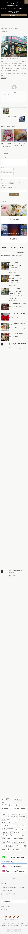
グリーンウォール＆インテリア (16, 295)
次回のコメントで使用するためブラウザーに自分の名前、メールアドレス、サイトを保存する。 (14, 183)
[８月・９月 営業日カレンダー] (5, 255)
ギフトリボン (9, 819)
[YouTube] (18, 98)
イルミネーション (5, 816)
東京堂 (22, 842)
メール (3, 171)
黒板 (21, 849)
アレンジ (10, 802)
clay (2, 799)
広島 (8, 842)
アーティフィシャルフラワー (14, 809)
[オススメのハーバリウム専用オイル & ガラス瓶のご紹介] (5, 327)
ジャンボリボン (13, 822)
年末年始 (3, 842)
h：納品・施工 (13, 265)
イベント (18, 814)
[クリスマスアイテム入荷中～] (5, 337)
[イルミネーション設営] (5, 278)
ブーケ (11, 832)
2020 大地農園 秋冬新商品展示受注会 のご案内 (18, 571)
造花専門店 (16, 849)
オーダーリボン (22, 816)
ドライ (23, 825)
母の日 (3, 846)
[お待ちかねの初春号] (7, 135)
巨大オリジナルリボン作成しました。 (17, 314)
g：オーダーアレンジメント (16, 291)
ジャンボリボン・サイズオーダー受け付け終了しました (17, 344)
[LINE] (13, 98)
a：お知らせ (12, 255)
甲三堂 (8, 846)
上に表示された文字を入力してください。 (9, 187)
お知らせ (4, 802)
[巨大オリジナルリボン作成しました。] (5, 317)
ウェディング (14, 816)
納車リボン (19, 846)
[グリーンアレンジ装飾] (5, 291)
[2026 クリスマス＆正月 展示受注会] (5, 306)
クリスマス (17, 819)
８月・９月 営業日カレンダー (16, 252)
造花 (10, 849)
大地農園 (21, 838)
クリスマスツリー (13, 262)
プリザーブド (17, 832)
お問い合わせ (4, 909)
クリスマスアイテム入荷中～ (16, 333)
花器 (25, 846)
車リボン (4, 849)
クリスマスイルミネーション (15, 267)
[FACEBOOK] (15, 98)
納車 (14, 846)
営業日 (3, 838)
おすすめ (13, 799)
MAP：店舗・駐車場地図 (9, 894)
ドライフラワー (8, 829)
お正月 (19, 799)
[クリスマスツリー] (5, 266)
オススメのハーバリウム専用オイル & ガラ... (17, 324)
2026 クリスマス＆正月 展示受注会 (17, 303)
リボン (23, 835)
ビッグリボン (5, 832)
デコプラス (7, 825)
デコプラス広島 (17, 825)
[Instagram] (10, 98)
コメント (3, 157)
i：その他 (3, 78)
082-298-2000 (15, 15)
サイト (2, 176)
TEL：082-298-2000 (7, 890)
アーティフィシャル (9, 805)
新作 (19, 842)
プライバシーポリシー (6, 906)
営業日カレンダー (12, 838)
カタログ (4, 819)
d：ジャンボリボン (14, 317)
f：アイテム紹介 (13, 327)
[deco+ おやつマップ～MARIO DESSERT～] (20, 135)
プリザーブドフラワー (11, 835)
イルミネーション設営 (14, 275)
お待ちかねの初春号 (6, 144)
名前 (2, 167)
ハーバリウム (20, 829)
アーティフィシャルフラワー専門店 (8, 814)
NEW (7, 799)
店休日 (14, 842)
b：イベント (13, 306)
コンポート (4, 822)
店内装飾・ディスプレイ (15, 270)
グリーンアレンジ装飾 (14, 288)
